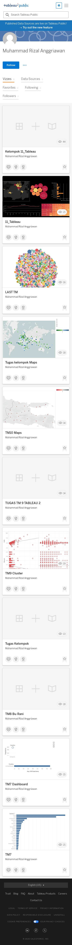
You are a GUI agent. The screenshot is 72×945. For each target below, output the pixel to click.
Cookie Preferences (19, 922)
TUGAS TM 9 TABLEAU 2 (23, 503)
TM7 (8, 854)
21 (64, 212)
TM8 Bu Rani (14, 714)
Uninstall (59, 915)
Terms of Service (28, 908)
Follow (11, 65)
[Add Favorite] (64, 167)
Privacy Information (52, 908)
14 (64, 423)
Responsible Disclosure (37, 915)
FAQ (23, 893)
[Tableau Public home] (16, 5)
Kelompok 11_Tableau (20, 151)
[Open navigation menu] (66, 5)
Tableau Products (46, 893)
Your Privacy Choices (52, 922)
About (31, 893)
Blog (15, 893)
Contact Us (36, 900)
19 (64, 563)
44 (64, 141)
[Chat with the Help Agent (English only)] (59, 5)
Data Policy (13, 915)
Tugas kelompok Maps (21, 362)
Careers (62, 893)
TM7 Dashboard (16, 784)
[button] (27, 930)
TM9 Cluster (14, 573)
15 (64, 774)
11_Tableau (12, 222)
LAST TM (11, 292)
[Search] (7, 14)
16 (64, 282)
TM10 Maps (13, 433)
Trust (8, 893)
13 (64, 634)
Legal (12, 908)
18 (64, 352)
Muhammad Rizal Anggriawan (21, 156)
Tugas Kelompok (17, 644)
